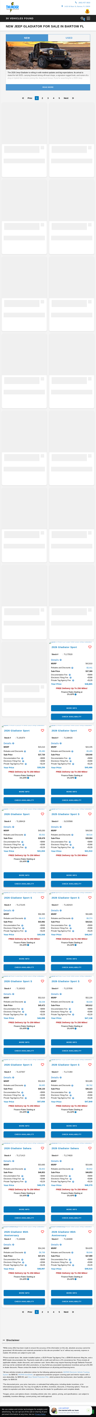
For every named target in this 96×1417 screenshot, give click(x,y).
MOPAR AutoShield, (25, 1375)
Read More (48, 87)
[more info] (71, 643)
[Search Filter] (83, 19)
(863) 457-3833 (84, 3)
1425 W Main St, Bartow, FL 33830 (77, 6)
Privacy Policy (40, 1414)
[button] (50, 1406)
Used (69, 38)
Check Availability (71, 717)
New (27, 38)
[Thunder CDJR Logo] (12, 12)
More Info (71, 708)
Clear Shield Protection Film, (38, 1377)
